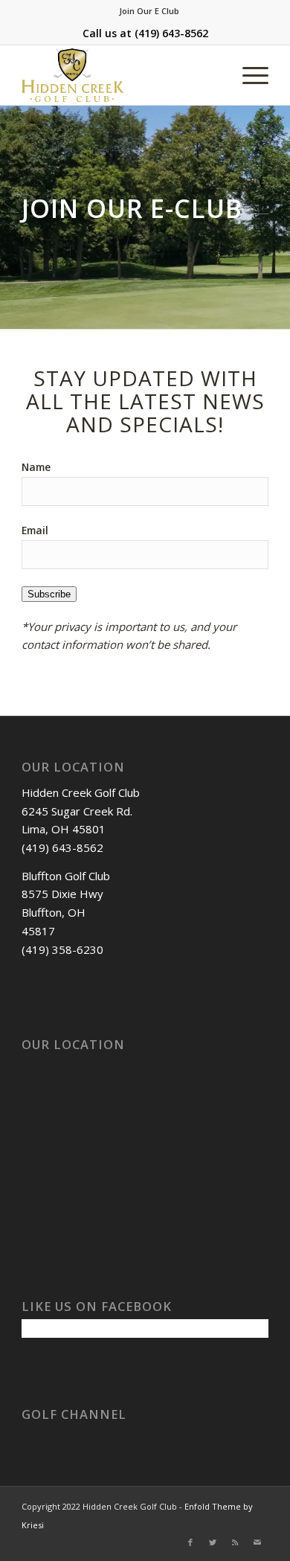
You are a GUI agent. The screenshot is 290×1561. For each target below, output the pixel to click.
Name (36, 467)
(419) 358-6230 (62, 949)
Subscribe (49, 594)
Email (35, 530)
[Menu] (248, 75)
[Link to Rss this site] (235, 1542)
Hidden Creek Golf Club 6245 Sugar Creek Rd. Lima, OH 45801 (81, 811)
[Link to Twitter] (213, 1542)
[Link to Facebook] (190, 1542)
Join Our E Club (149, 10)
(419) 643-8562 (171, 33)
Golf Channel (74, 1414)
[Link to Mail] (257, 1542)
